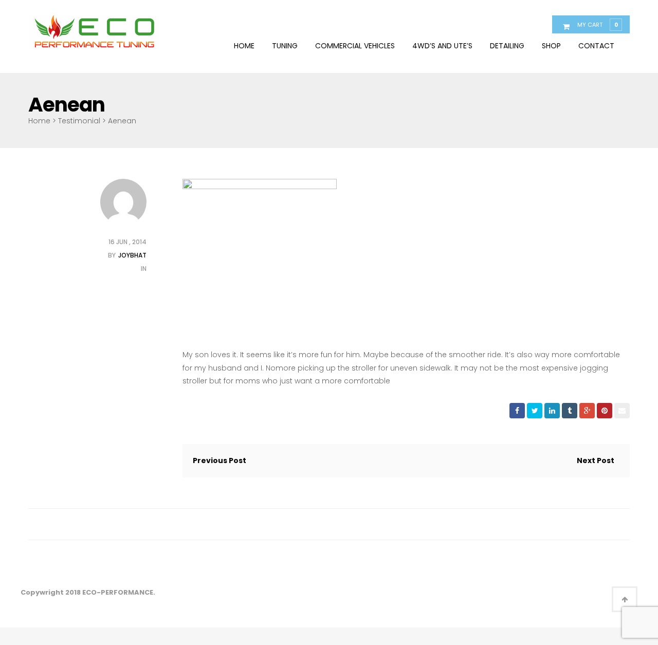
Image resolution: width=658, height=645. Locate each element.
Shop (551, 46)
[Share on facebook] (517, 410)
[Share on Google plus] (587, 410)
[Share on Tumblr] (569, 410)
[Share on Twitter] (534, 410)
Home (244, 46)
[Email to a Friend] (622, 410)
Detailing (507, 46)
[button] (597, 24)
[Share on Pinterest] (604, 410)
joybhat (132, 255)
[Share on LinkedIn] (552, 410)
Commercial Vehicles (355, 46)
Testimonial (79, 121)
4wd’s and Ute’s (442, 46)
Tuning (285, 46)
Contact (596, 46)
